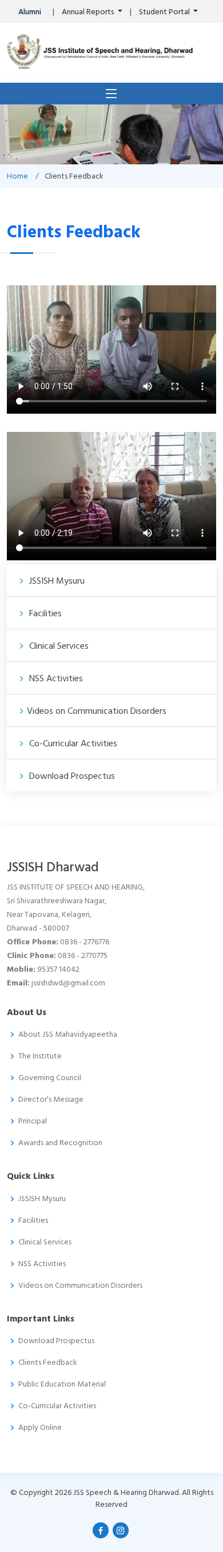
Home (17, 176)
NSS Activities (55, 678)
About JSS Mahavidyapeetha (67, 1034)
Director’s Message (50, 1100)
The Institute (40, 1056)
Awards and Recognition (60, 1143)
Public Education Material (62, 1384)
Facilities (44, 613)
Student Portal (165, 11)
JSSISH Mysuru (56, 580)
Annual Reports (89, 11)
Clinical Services (58, 645)
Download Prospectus (71, 776)
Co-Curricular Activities (72, 743)
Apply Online (40, 1428)
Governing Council (49, 1078)
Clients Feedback (47, 1363)
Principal (32, 1121)
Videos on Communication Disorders (96, 711)
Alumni (29, 11)
